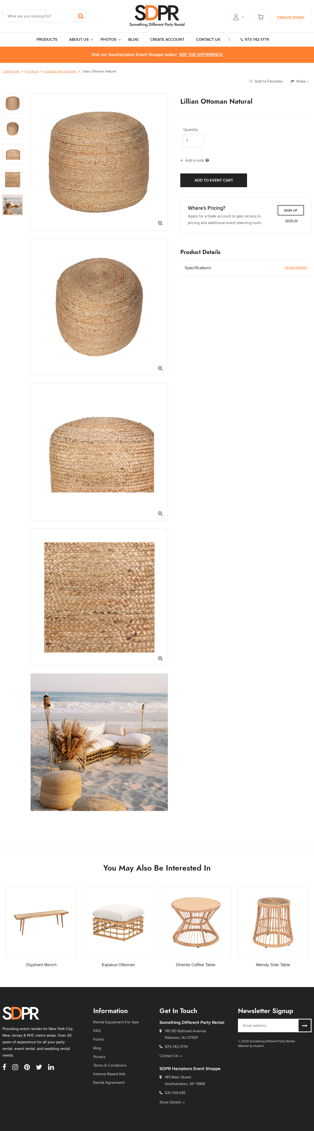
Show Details (296, 267)
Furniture (32, 71)
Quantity (190, 130)
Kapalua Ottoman (118, 964)
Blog (97, 1048)
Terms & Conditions (109, 1065)
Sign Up (291, 210)
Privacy (99, 1057)
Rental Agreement (109, 1082)
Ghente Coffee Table (195, 964)
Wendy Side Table (273, 964)
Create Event (291, 17)
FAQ (97, 1030)
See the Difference (201, 55)
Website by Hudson (251, 1046)
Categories (11, 71)
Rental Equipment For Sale (116, 1022)
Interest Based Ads (109, 1074)
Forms (98, 1039)
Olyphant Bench (41, 964)
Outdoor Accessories (60, 71)
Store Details (170, 1102)
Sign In (291, 220)
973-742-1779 (257, 39)
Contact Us (168, 1056)
